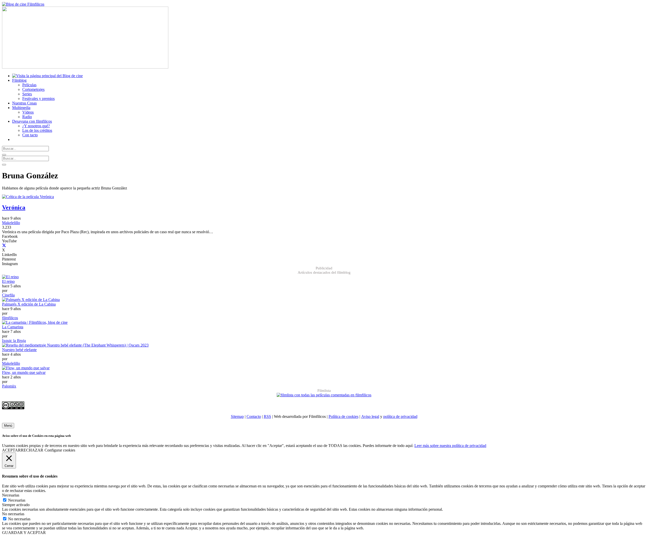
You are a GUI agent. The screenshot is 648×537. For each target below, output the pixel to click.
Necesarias (16, 500)
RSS (267, 416)
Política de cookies (343, 416)
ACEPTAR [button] (11, 450)
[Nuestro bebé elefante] (75, 345)
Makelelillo (11, 223)
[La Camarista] (35, 322)
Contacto (254, 416)
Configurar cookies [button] (60, 450)
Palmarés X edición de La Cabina (29, 304)
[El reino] (10, 277)
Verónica (13, 207)
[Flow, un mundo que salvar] (26, 368)
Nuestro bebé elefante (19, 350)
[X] (4, 245)
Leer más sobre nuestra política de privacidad (450, 445)
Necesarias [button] (10, 495)
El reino (8, 281)
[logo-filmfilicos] (23, 4)
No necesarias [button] (13, 514)
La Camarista (12, 327)
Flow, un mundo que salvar (24, 372)
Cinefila (8, 295)
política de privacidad (400, 416)
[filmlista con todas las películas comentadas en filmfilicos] (324, 395)
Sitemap (237, 416)
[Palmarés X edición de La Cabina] (31, 299)
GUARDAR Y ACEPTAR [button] (24, 532)
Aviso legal (370, 416)
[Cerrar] (4, 155)
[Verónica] (28, 197)
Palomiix (9, 386)
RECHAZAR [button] (32, 450)
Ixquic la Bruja (14, 340)
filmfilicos (10, 318)
